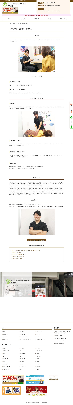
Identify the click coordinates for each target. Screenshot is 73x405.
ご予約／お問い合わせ (64, 18)
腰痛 (4, 356)
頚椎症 (21, 369)
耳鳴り (21, 350)
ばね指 (37, 358)
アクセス (50, 18)
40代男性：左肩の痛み (16, 252)
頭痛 (4, 361)
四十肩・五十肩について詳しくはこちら (36, 240)
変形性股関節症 (6, 369)
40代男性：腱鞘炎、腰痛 (17, 258)
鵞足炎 (37, 361)
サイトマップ (5, 339)
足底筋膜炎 (38, 366)
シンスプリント (22, 366)
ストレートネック (6, 366)
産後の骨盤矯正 (39, 350)
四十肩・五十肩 (14, 23)
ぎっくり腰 (22, 361)
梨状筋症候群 (5, 358)
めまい (4, 348)
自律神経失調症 (22, 353)
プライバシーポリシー (40, 339)
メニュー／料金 (22, 18)
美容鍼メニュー (6, 334)
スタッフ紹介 (22, 331)
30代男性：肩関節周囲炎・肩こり (19, 254)
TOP (9, 18)
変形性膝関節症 (22, 358)
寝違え (37, 353)
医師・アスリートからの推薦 (25, 339)
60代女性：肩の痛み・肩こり (18, 256)
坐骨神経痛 (38, 356)
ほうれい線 (22, 348)
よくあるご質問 (22, 334)
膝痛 (4, 353)
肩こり (21, 356)
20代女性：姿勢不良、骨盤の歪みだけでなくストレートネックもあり (26, 250)
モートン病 (38, 348)
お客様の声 (36, 18)
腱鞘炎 (37, 369)
